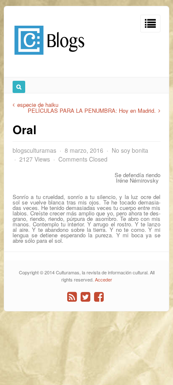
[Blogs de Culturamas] (49, 57)
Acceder (103, 279)
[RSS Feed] (72, 297)
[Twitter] (85, 297)
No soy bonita (130, 150)
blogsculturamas (34, 150)
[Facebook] (99, 297)
